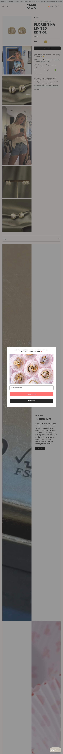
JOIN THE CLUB (31, 394)
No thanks (31, 401)
